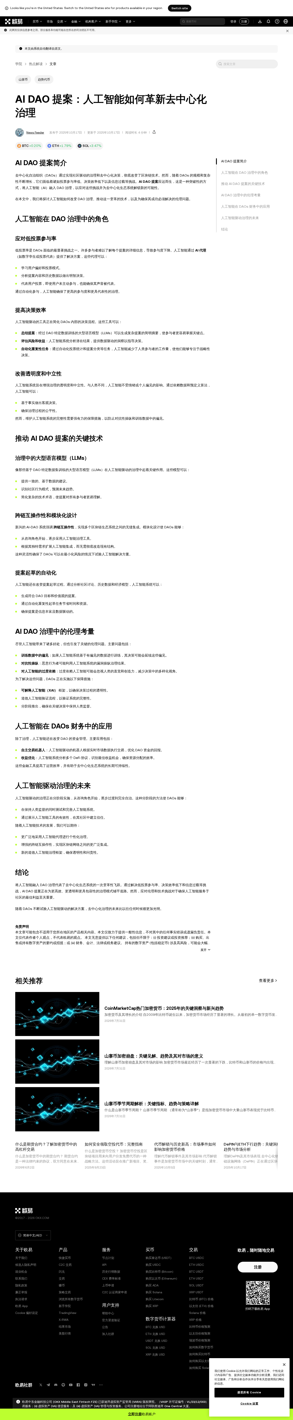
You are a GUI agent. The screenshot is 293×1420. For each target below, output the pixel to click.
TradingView (67, 1313)
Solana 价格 (197, 1313)
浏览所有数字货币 (71, 1299)
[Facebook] (78, 1384)
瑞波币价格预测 (199, 1340)
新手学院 (112, 21)
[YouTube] (71, 1384)
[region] (249, 1387)
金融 (74, 21)
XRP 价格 (195, 1319)
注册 (244, 21)
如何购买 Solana (200, 1368)
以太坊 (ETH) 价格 (201, 1306)
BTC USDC (196, 1258)
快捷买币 (65, 1258)
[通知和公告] (268, 21)
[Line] (63, 1384)
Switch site (179, 8)
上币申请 (108, 1285)
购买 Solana (154, 1292)
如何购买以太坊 (199, 1361)
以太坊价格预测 (199, 1333)
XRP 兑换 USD (155, 1354)
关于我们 (21, 1258)
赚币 (62, 1285)
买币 (36, 21)
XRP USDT (196, 1292)
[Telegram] (48, 1384)
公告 (105, 1327)
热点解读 (36, 64)
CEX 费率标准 (111, 1278)
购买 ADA (152, 1285)
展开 (204, 950)
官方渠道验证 (111, 1320)
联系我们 (21, 1278)
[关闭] (284, 1364)
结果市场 (65, 1326)
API (104, 1264)
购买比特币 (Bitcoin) (159, 1271)
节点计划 (108, 1258)
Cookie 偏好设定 (26, 1313)
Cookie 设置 (249, 1403)
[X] (41, 1384)
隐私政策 (21, 1285)
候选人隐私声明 (25, 1264)
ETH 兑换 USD (155, 1334)
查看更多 (266, 980)
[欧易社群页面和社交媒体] (101, 1384)
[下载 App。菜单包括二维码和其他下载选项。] (260, 21)
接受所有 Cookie (249, 1392)
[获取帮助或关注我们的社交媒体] (277, 21)
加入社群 (108, 1334)
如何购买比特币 (199, 1354)
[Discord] (56, 1384)
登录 (233, 21)
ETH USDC (196, 1264)
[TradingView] (93, 1384)
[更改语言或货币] (286, 21)
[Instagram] (86, 1384)
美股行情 (65, 1333)
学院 (18, 64)
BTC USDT (196, 1271)
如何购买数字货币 (201, 1347)
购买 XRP (152, 1306)
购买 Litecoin (155, 1299)
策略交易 (65, 1292)
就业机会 (21, 1271)
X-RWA (63, 1319)
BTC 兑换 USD (155, 1327)
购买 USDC (153, 1264)
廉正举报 (21, 1292)
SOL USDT (196, 1285)
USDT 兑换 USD (156, 1340)
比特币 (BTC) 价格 (201, 1299)
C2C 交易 (65, 1264)
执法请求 (21, 1299)
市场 (50, 21)
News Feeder (35, 132)
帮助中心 (108, 1313)
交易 (60, 21)
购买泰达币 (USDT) (158, 1258)
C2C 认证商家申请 (114, 1292)
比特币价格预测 (199, 1326)
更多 (129, 21)
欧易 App (21, 1306)
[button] (220, 64)
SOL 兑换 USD (155, 1347)
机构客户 (91, 21)
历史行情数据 (111, 1271)
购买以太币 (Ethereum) (161, 1278)
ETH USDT (196, 1278)
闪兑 (62, 1271)
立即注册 (135, 1414)
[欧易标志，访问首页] (14, 21)
